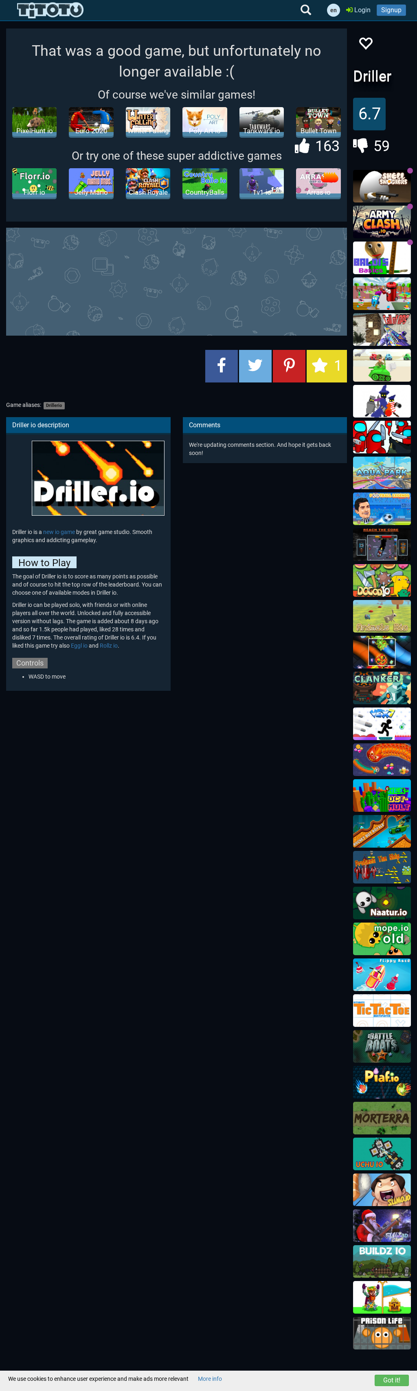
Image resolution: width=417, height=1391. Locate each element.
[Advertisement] (203, 281)
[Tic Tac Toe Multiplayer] (382, 1010)
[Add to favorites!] (365, 46)
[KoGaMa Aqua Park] (382, 473)
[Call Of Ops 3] (382, 329)
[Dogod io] (382, 580)
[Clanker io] (382, 688)
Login (362, 10)
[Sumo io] (382, 1189)
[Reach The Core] (382, 544)
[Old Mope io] (382, 939)
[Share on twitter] (255, 366)
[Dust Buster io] (382, 293)
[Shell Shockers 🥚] (382, 186)
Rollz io (109, 645)
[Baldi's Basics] (382, 258)
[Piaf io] (382, 1082)
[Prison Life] (382, 1333)
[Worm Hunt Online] (382, 759)
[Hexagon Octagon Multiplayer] (382, 795)
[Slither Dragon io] (382, 652)
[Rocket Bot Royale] (382, 831)
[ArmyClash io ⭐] (382, 222)
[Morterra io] (382, 1118)
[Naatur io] (382, 903)
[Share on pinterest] (289, 366)
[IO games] (50, 10)
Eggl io (79, 645)
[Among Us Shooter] (382, 437)
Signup (391, 10)
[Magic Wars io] (382, 401)
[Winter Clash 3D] (382, 1225)
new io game (59, 532)
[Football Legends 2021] (382, 508)
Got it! (391, 1380)
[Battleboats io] (382, 1046)
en (333, 10)
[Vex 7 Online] (382, 724)
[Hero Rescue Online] (382, 1297)
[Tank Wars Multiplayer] (382, 365)
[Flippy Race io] (382, 974)
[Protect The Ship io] (382, 867)
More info (210, 1379)
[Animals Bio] (382, 616)
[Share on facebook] (221, 366)
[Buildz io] (382, 1261)
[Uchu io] (382, 1154)
